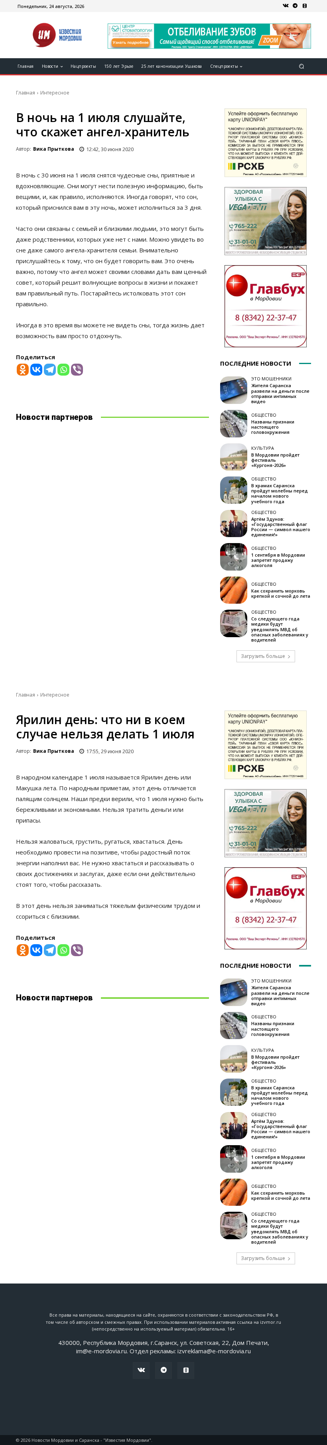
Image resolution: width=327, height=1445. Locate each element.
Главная (25, 92)
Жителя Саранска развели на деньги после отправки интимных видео (280, 393)
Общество (263, 415)
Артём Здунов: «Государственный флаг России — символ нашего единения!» (280, 527)
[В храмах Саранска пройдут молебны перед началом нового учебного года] (233, 490)
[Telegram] (295, 6)
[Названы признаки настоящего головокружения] (233, 423)
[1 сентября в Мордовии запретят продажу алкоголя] (233, 556)
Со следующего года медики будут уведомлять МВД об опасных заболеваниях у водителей (279, 629)
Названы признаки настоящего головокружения (272, 427)
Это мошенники (271, 378)
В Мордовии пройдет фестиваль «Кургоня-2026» (275, 460)
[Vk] (285, 6)
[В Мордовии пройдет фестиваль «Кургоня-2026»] (233, 457)
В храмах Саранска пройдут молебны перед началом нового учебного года (279, 493)
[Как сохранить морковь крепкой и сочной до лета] (233, 590)
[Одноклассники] (304, 6)
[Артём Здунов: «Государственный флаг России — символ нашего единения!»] (233, 523)
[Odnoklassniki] (23, 370)
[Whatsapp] (63, 370)
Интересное (54, 92)
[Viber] (77, 370)
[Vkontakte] (36, 370)
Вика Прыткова (53, 149)
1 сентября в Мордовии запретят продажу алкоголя (278, 560)
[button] (301, 66)
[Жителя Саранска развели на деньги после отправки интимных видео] (233, 390)
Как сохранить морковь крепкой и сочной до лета (280, 593)
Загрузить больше (263, 656)
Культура (262, 448)
